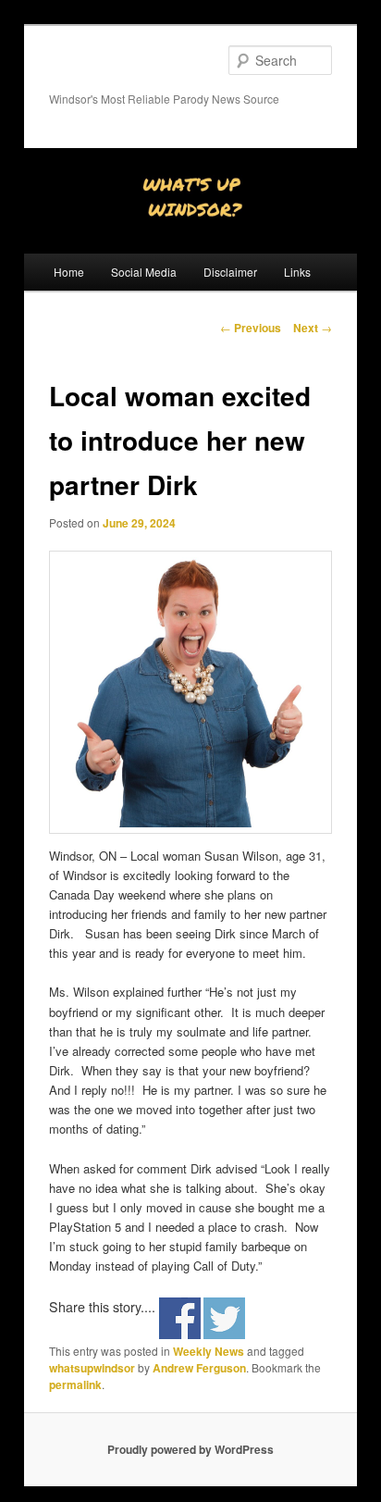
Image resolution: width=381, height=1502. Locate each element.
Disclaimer (230, 271)
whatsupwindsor (92, 1367)
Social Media (144, 271)
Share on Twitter (224, 1318)
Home (69, 271)
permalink (75, 1384)
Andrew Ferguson (199, 1367)
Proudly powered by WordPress (190, 1449)
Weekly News (208, 1351)
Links (297, 271)
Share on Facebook (180, 1318)
